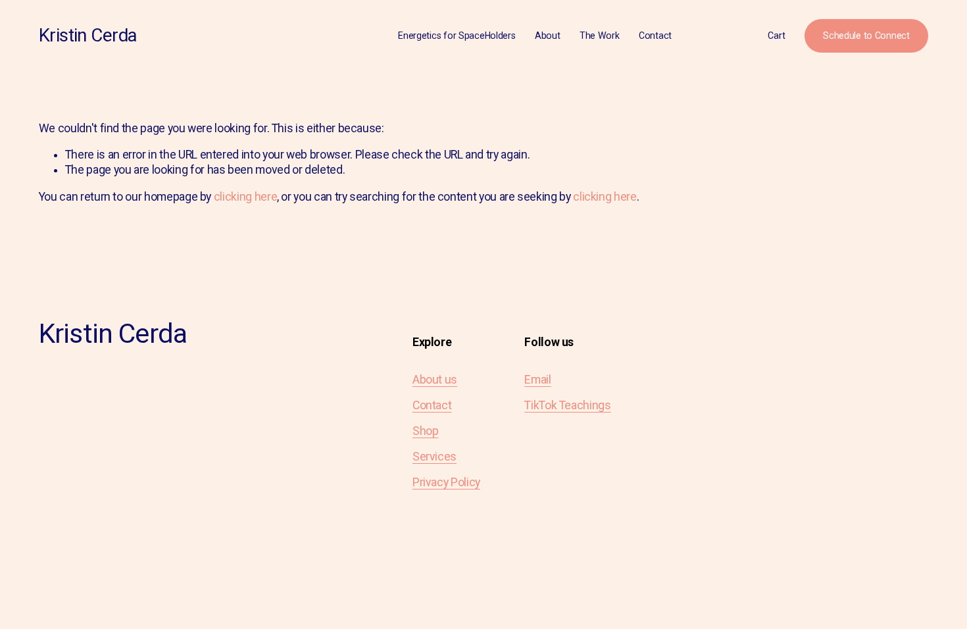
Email (537, 379)
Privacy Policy (446, 482)
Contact (655, 35)
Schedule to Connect (866, 35)
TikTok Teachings (567, 405)
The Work (600, 35)
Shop (425, 431)
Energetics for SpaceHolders (456, 35)
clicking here (245, 196)
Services (434, 456)
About (547, 35)
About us (434, 379)
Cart (776, 35)
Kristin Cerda (88, 35)
